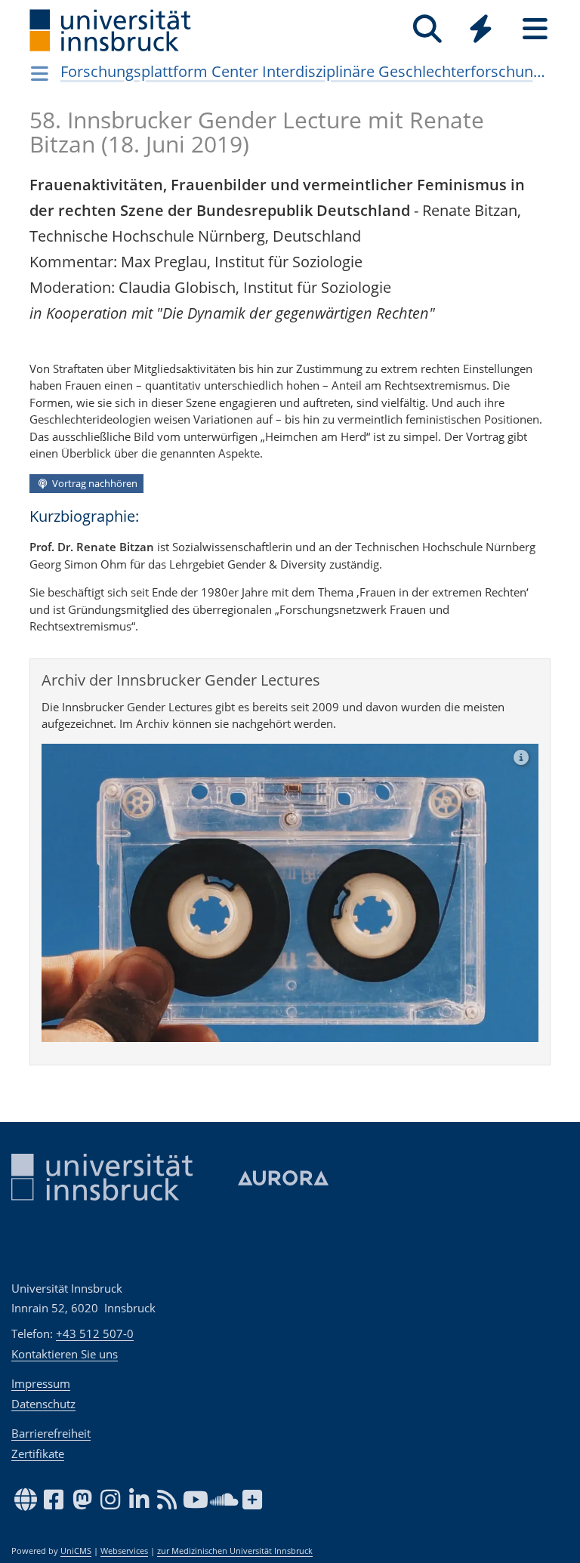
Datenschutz (43, 1403)
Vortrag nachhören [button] (93, 483)
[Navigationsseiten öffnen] (39, 73)
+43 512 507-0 (95, 1333)
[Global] (481, 30)
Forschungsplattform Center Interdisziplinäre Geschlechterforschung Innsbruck (305, 71)
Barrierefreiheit (51, 1433)
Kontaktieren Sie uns (64, 1353)
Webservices (124, 1551)
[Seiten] (535, 29)
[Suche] (427, 29)
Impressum (40, 1383)
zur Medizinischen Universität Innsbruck (235, 1551)
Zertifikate (37, 1453)
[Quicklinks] (481, 29)
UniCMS (75, 1551)
